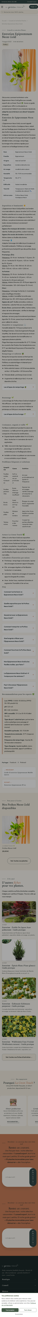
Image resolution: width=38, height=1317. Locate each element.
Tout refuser (28, 1310)
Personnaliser (19, 1314)
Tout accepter (10, 1310)
